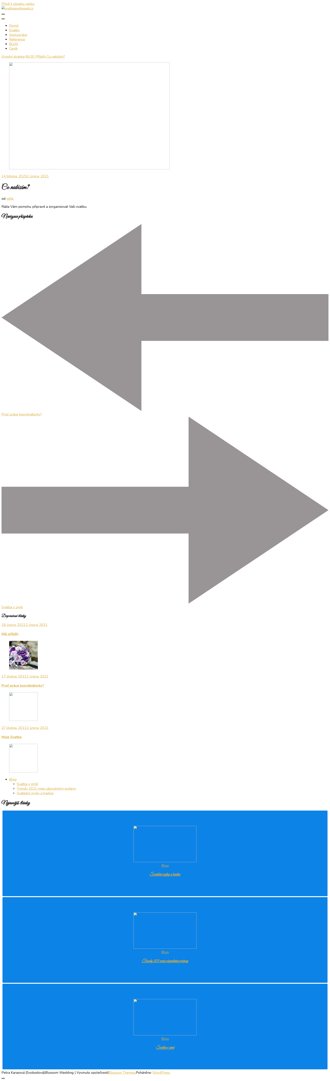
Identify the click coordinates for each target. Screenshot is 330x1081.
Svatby (14, 30)
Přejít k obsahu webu (18, 4)
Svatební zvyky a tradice (35, 793)
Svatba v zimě (27, 784)
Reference (17, 39)
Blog (13, 779)
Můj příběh (10, 634)
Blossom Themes (121, 1072)
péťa (9, 198)
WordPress (161, 1072)
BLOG (13, 44)
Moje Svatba (12, 737)
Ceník (13, 48)
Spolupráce (18, 34)
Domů (14, 25)
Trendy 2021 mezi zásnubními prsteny (46, 788)
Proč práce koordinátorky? (23, 685)
